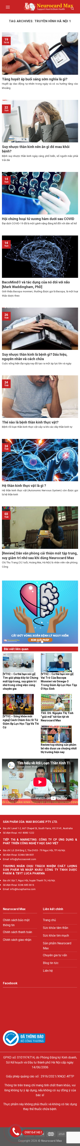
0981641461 (33, 1132)
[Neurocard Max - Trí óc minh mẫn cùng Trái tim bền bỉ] (48, 7)
